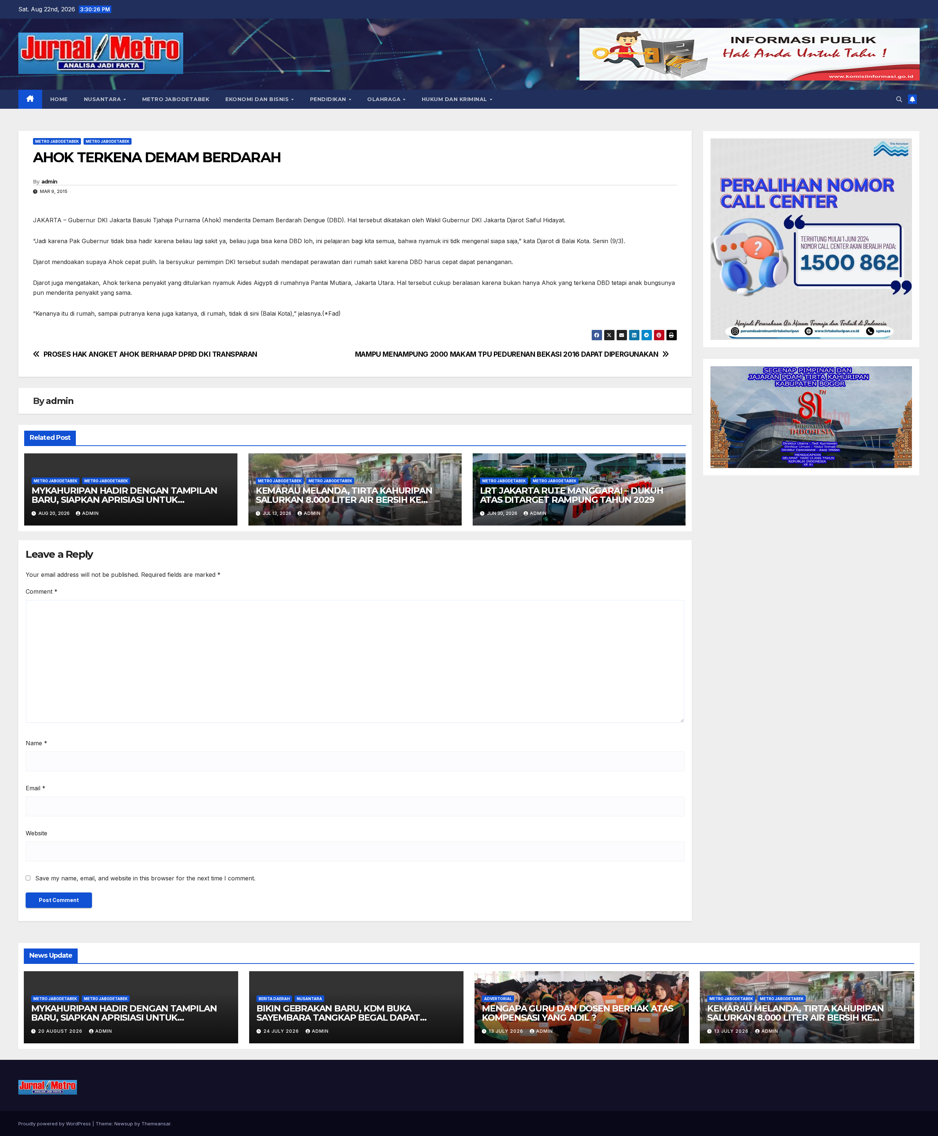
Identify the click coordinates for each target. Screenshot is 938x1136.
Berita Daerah (274, 998)
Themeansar (155, 1123)
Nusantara (103, 99)
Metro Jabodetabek (176, 99)
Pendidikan (329, 99)
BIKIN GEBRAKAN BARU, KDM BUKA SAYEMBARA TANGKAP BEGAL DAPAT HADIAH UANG (338, 1017)
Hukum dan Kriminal (455, 99)
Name (36, 743)
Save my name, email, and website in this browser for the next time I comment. (145, 878)
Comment (42, 591)
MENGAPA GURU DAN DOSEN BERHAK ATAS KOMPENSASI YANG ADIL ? (577, 1013)
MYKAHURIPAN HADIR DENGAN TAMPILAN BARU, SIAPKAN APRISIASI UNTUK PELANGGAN (124, 499)
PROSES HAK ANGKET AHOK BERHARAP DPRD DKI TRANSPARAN (150, 354)
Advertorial (498, 998)
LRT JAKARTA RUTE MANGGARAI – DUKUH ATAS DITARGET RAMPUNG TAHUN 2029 (571, 495)
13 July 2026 (507, 1031)
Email (35, 788)
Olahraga (384, 99)
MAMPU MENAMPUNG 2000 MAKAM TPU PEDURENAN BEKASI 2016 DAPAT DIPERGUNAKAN (506, 354)
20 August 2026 (61, 1031)
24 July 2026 (281, 1031)
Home (59, 99)
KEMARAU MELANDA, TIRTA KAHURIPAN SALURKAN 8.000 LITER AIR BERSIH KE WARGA (344, 499)
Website (36, 833)
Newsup (123, 1123)
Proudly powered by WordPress (55, 1123)
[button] (899, 99)
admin (49, 181)
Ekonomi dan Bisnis (258, 99)
